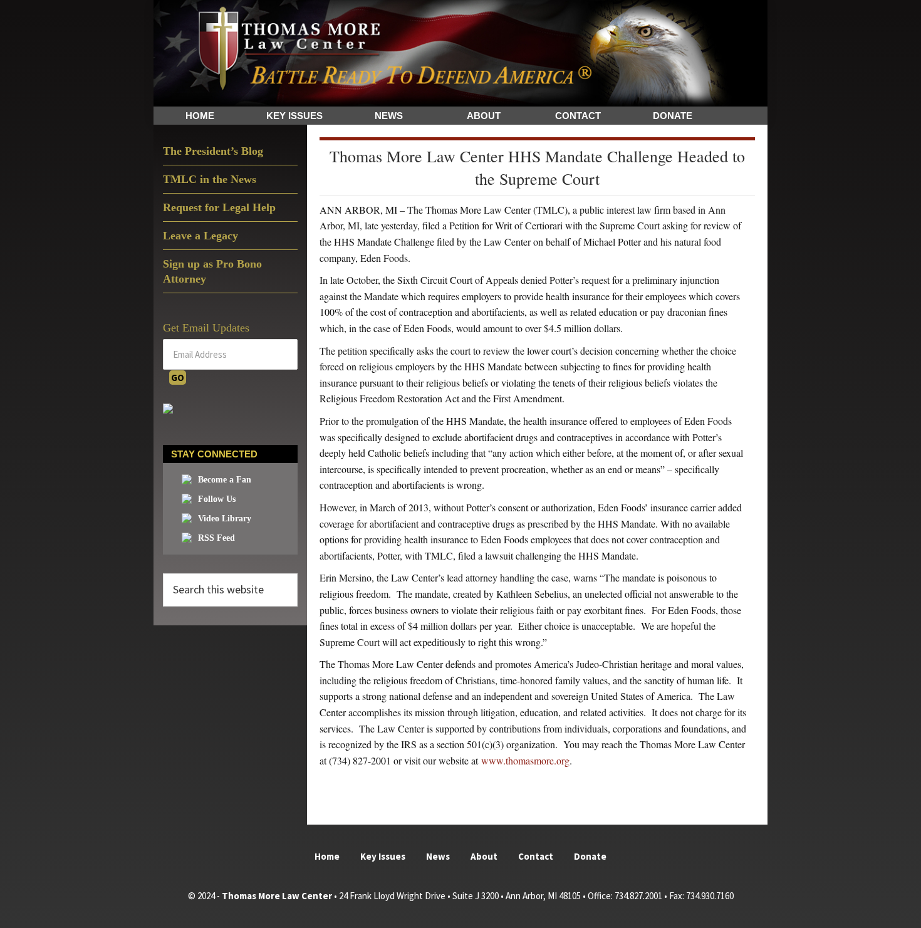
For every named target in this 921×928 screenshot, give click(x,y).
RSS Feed (216, 538)
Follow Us (217, 499)
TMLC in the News (209, 179)
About (484, 856)
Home (327, 856)
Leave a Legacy (200, 235)
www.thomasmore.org (525, 760)
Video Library (224, 518)
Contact (535, 856)
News (438, 856)
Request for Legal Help (219, 207)
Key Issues (382, 856)
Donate (590, 856)
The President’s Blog (213, 151)
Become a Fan (224, 479)
